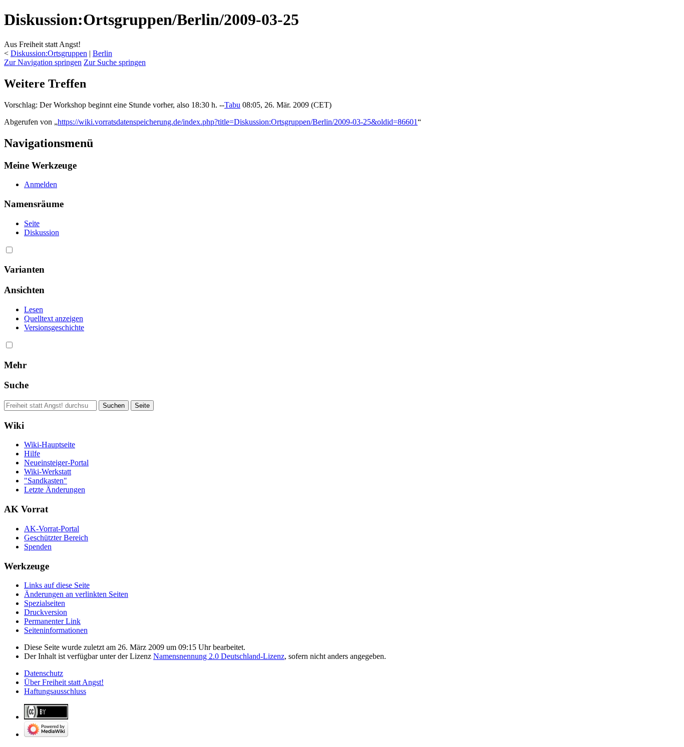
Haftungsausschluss (55, 691)
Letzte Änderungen (54, 489)
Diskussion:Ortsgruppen (49, 53)
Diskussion (41, 232)
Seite (32, 223)
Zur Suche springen (115, 62)
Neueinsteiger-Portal (56, 462)
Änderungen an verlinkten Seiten (76, 594)
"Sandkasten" (45, 480)
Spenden (38, 546)
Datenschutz (43, 673)
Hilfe (32, 453)
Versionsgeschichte (54, 327)
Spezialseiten (44, 603)
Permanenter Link (52, 621)
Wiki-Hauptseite (49, 444)
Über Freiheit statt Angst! (64, 682)
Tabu (232, 105)
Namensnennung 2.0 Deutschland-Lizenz (218, 656)
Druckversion (45, 612)
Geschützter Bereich (56, 537)
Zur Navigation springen (43, 62)
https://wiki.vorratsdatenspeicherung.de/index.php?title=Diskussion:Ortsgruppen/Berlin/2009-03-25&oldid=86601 (238, 122)
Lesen (33, 309)
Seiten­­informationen (56, 630)
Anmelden (40, 184)
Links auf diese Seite (57, 585)
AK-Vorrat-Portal (51, 528)
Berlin (102, 53)
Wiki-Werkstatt (47, 471)
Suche (16, 385)
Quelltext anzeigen (53, 318)
